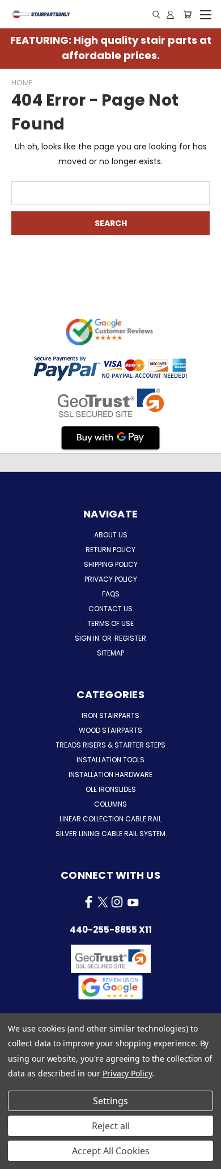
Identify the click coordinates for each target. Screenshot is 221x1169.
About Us (111, 535)
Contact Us (110, 608)
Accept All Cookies (111, 1151)
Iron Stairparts (110, 715)
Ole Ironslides (111, 789)
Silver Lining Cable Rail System (110, 833)
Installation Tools (110, 760)
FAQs (111, 594)
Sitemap (110, 653)
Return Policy (110, 549)
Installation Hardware (110, 774)
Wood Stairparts (110, 730)
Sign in (88, 638)
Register (130, 638)
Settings (110, 1101)
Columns (110, 804)
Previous (17, 1157)
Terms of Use (110, 623)
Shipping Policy (111, 564)
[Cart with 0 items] (187, 14)
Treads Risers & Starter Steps (110, 745)
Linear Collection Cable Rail (111, 819)
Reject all (111, 1126)
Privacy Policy (110, 579)
